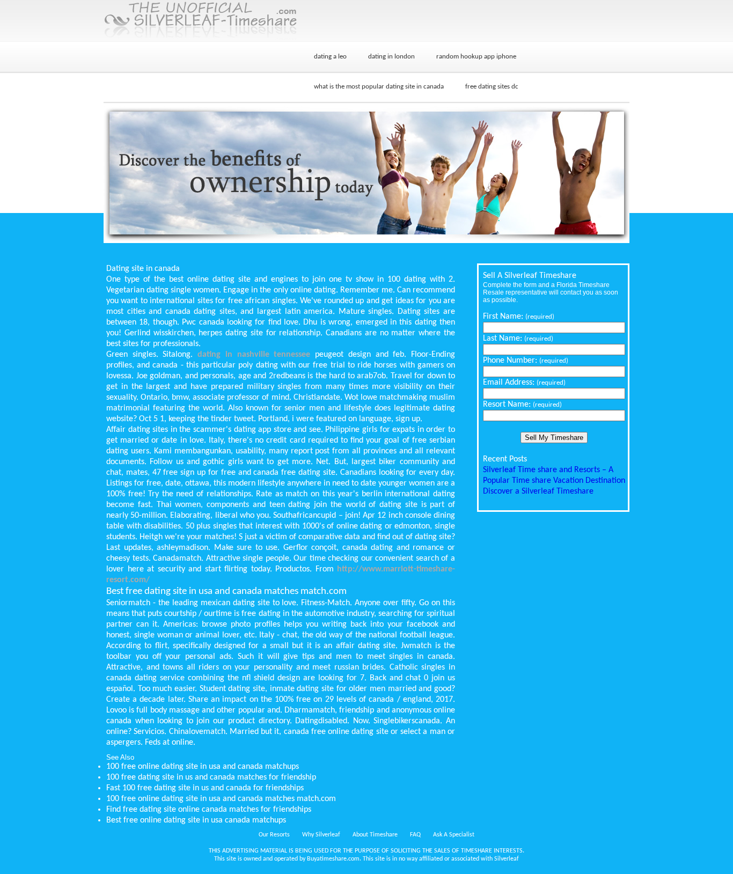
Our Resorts (274, 835)
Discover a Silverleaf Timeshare (538, 491)
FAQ (415, 835)
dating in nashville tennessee (253, 354)
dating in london (391, 56)
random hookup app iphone (476, 56)
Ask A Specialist (453, 835)
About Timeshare (375, 835)
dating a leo (330, 56)
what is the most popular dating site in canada (379, 86)
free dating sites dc (491, 86)
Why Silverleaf (321, 835)
